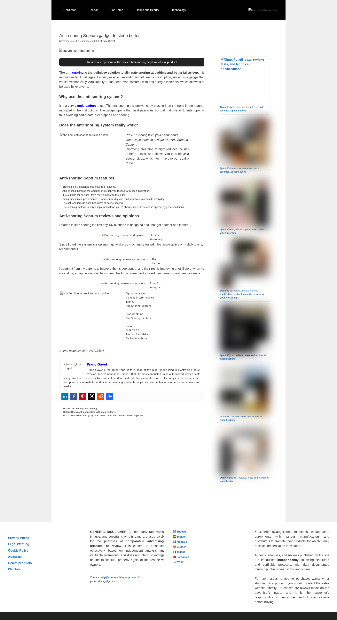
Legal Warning (18, 544)
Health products (20, 563)
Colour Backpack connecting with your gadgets (89, 412)
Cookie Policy (18, 550)
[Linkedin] (64, 396)
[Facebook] (73, 396)
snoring (78, 72)
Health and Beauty (147, 9)
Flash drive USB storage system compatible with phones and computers (103, 415)
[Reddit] (100, 396)
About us (15, 556)
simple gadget (85, 105)
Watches (14, 569)
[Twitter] (91, 396)
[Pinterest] (82, 396)
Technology (179, 9)
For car (93, 9)
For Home (116, 9)
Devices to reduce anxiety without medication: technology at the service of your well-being (242, 294)
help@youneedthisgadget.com (118, 577)
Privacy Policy (18, 538)
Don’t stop (69, 9)
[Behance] (109, 396)
